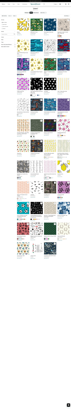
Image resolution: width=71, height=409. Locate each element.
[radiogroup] (8, 26)
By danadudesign (60, 114)
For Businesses (24, 4)
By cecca (59, 34)
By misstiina (45, 237)
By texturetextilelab (33, 175)
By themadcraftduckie (47, 155)
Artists (8, 31)
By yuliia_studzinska (47, 92)
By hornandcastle (19, 154)
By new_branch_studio (61, 216)
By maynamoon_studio (61, 92)
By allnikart (32, 238)
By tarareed (59, 175)
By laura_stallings (60, 237)
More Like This (19, 34)
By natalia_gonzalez (47, 176)
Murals (9, 4)
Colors (10, 15)
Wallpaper (3, 4)
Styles (15, 15)
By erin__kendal (46, 217)
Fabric (19, 4)
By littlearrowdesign (19, 113)
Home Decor (36, 12)
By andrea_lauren (33, 93)
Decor (14, 4)
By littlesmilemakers (33, 217)
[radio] (2, 22)
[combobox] (56, 4)
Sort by (8, 19)
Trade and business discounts (35, 1)
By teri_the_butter (60, 155)
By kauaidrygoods (19, 237)
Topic (8, 42)
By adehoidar (19, 33)
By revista (45, 33)
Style (8, 39)
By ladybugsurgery (33, 33)
